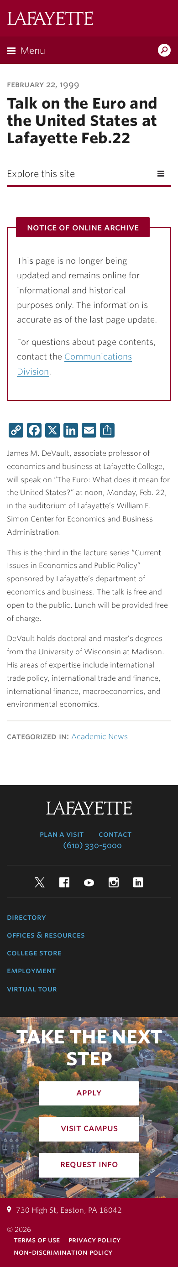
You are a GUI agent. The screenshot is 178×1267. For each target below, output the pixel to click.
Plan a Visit (62, 834)
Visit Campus (89, 1127)
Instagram (113, 882)
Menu (32, 50)
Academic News (99, 736)
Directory (26, 917)
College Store (34, 952)
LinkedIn (138, 882)
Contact (115, 834)
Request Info (89, 1163)
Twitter (39, 882)
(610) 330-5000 (92, 845)
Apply (89, 1092)
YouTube (89, 882)
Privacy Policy (94, 1240)
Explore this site (41, 173)
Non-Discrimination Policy (63, 1252)
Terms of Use (37, 1240)
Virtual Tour (32, 988)
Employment (31, 970)
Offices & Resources (46, 934)
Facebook (64, 882)
